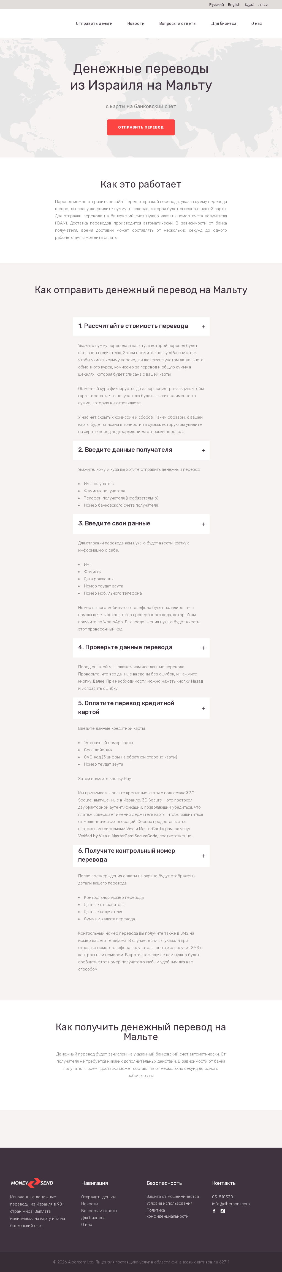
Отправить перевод (141, 127)
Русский (216, 4)
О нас (86, 1224)
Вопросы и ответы (99, 1210)
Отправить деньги (98, 1196)
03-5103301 (223, 1196)
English (234, 4)
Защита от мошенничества (173, 1196)
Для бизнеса (93, 1217)
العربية (249, 4)
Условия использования (169, 1203)
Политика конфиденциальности (168, 1213)
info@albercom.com (231, 1203)
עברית (263, 4)
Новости (89, 1203)
